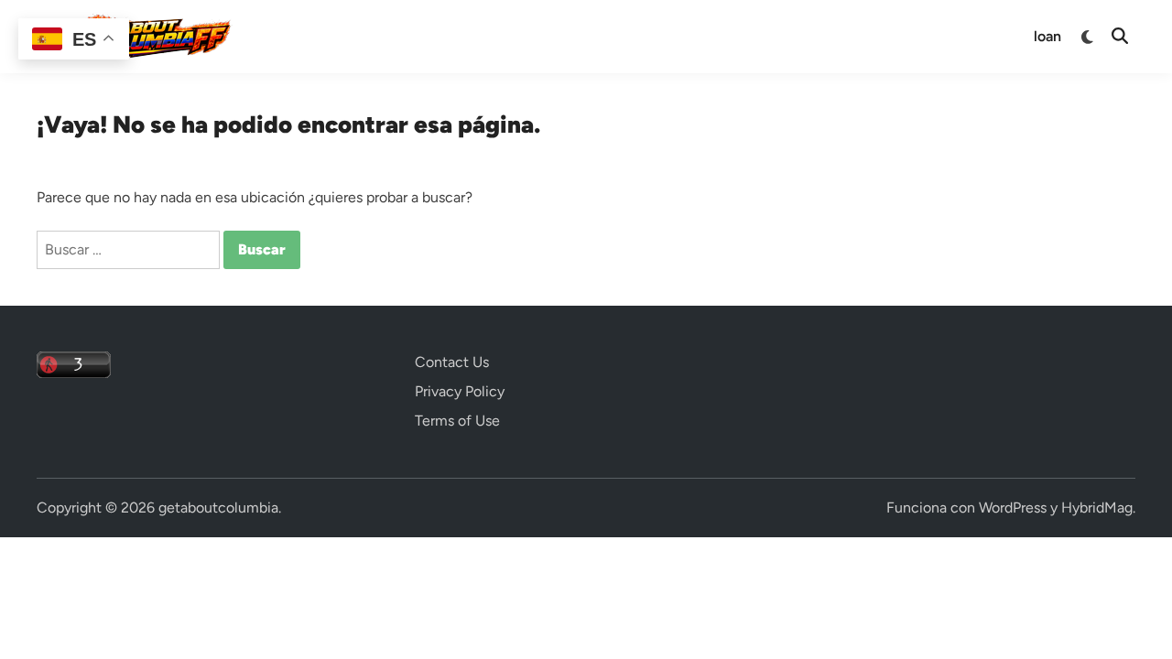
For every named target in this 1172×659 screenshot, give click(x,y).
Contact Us (452, 362)
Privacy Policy (460, 391)
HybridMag (1097, 507)
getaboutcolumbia (218, 507)
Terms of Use (457, 420)
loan (1047, 36)
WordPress (1013, 507)
